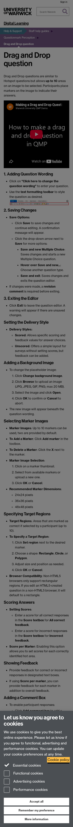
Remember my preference (36, 810)
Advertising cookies (28, 781)
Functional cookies (27, 773)
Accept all (36, 801)
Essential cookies (26, 765)
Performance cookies (30, 790)
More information (36, 819)
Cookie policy (58, 760)
